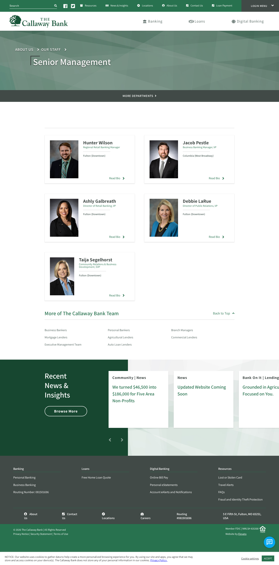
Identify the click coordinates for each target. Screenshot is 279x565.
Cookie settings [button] (250, 558)
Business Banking (24, 485)
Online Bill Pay (159, 477)
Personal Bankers (119, 330)
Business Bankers (56, 330)
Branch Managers (182, 330)
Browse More (66, 411)
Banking (155, 21)
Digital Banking (250, 21)
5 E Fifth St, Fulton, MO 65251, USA (242, 516)
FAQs (221, 492)
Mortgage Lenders (56, 337)
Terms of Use (61, 534)
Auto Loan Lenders (120, 345)
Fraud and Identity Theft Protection (240, 499)
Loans (200, 21)
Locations (147, 5)
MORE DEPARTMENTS (138, 96)
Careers (146, 518)
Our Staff (51, 49)
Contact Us (197, 5)
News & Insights (119, 5)
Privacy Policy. (158, 560)
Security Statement (41, 534)
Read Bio (114, 178)
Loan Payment (224, 5)
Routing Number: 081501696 (31, 492)
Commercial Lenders (184, 337)
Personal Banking (24, 477)
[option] (138, 402)
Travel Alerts (226, 485)
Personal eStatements (164, 485)
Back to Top (221, 313)
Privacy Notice (21, 534)
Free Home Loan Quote (96, 477)
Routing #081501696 (184, 516)
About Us (172, 5)
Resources (90, 5)
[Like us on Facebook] (65, 6)
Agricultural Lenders (120, 337)
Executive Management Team (63, 345)
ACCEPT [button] (268, 558)
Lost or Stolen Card (230, 477)
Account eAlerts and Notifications (171, 492)
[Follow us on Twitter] (73, 6)
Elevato (242, 534)
